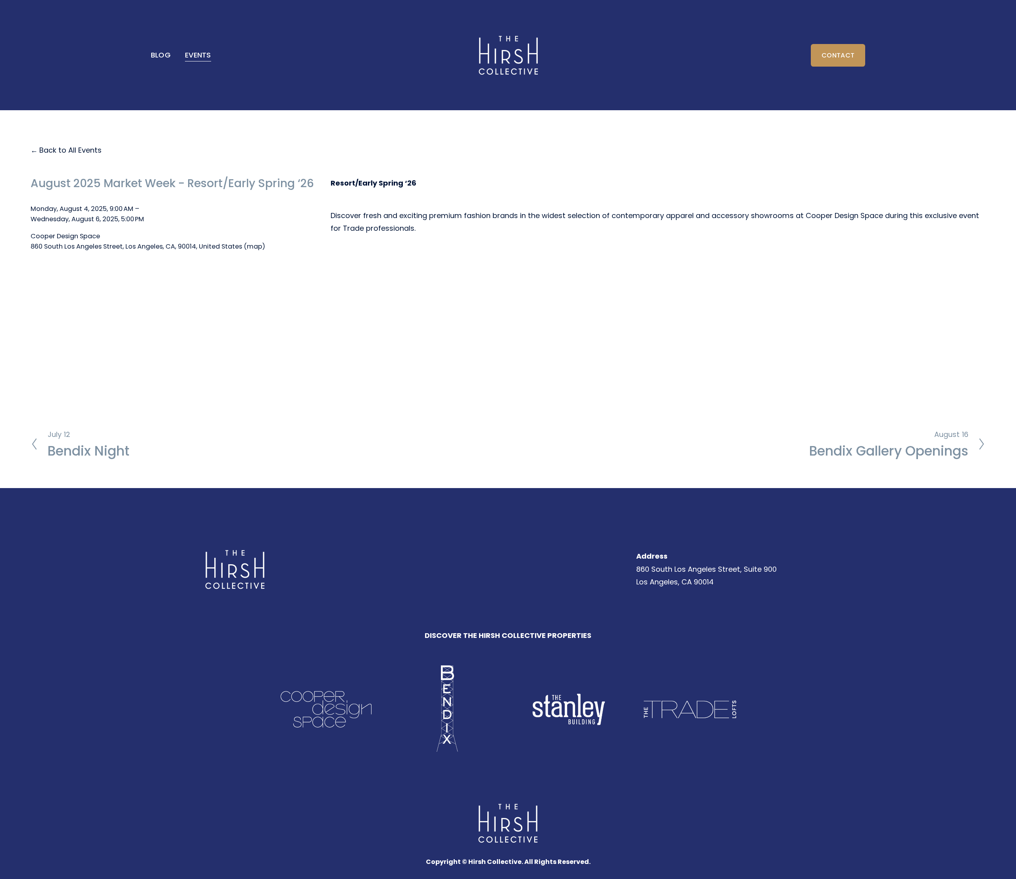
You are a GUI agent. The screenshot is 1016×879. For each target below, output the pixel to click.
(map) (254, 246)
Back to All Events (70, 150)
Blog (161, 55)
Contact (838, 55)
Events (198, 55)
